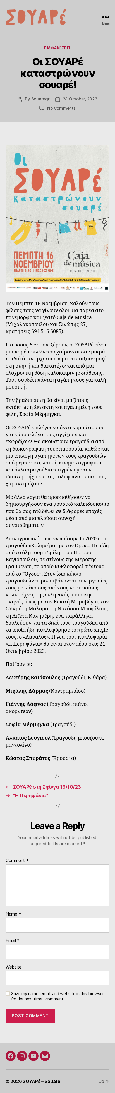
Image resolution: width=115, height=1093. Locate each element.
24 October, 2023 (80, 99)
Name (13, 914)
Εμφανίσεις (57, 47)
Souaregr (40, 99)
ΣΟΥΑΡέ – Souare (41, 1081)
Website (13, 967)
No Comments (61, 108)
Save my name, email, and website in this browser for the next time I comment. (57, 996)
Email (13, 940)
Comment (17, 860)
